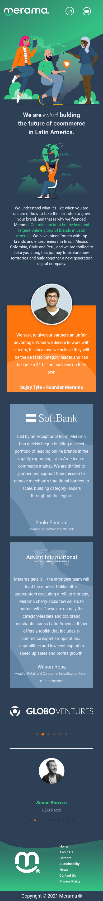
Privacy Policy (69, 881)
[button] (87, 11)
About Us (66, 852)
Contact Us (67, 875)
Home (63, 846)
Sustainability (69, 864)
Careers (65, 858)
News (63, 870)
